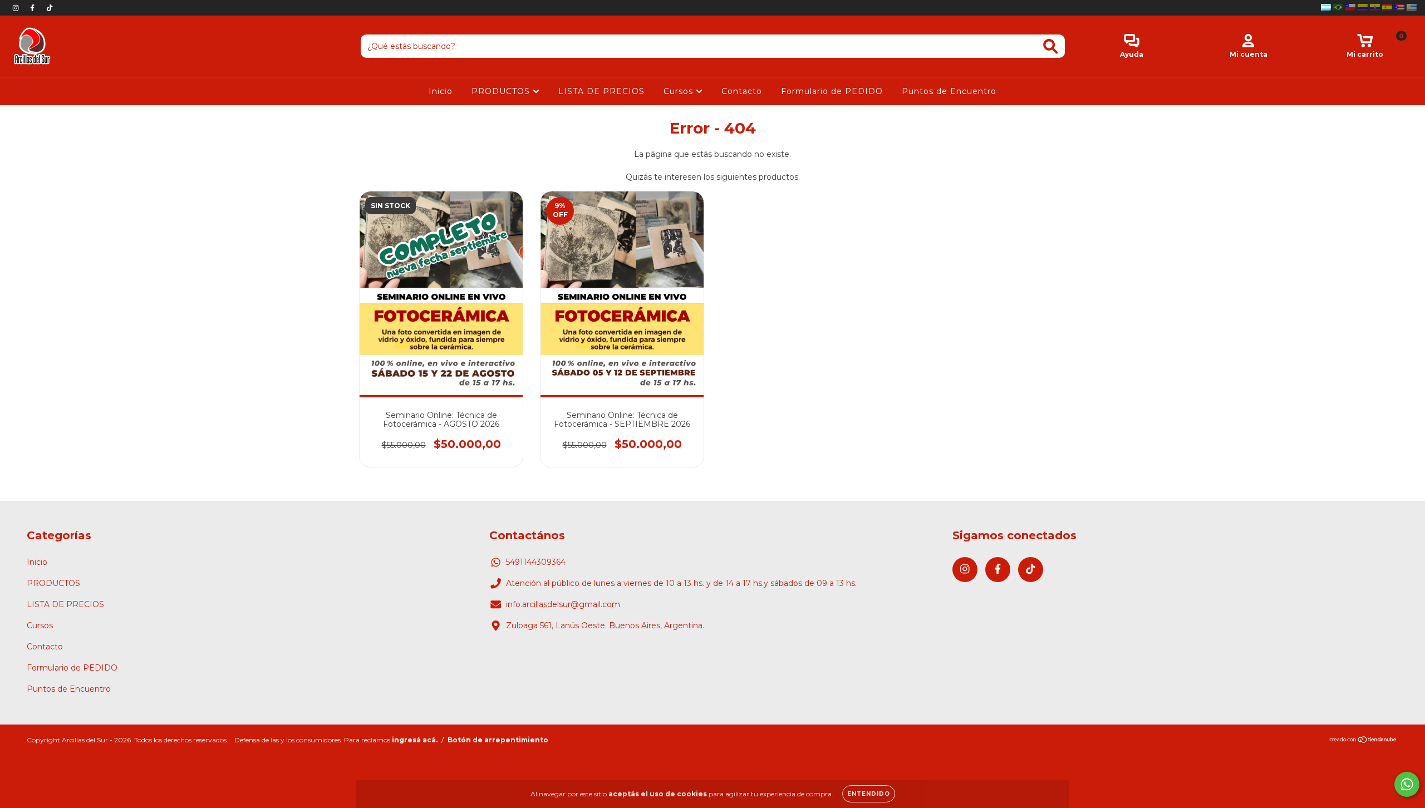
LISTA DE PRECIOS (601, 91)
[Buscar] (1051, 46)
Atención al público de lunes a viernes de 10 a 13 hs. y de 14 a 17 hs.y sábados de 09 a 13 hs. (681, 583)
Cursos (680, 91)
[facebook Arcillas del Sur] (33, 8)
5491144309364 (536, 562)
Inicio (441, 91)
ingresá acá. (415, 740)
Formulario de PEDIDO (832, 91)
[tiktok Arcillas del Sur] (49, 8)
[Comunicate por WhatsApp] (1406, 784)
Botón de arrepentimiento (498, 740)
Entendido (868, 793)
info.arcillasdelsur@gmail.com (563, 604)
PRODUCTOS (502, 91)
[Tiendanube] (1363, 741)
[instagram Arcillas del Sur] (16, 8)
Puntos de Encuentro (949, 91)
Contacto (741, 91)
